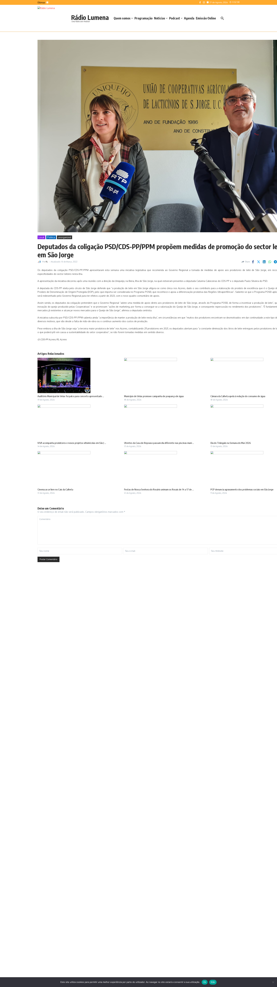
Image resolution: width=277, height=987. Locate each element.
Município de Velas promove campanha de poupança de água (154, 396)
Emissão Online (206, 18)
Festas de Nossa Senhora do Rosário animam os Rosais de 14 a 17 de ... (159, 489)
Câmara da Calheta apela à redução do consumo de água (237, 396)
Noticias (159, 18)
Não (213, 982)
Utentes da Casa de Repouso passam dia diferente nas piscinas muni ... (159, 442)
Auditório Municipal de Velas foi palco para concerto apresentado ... (71, 396)
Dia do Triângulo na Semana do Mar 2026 (230, 442)
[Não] (273, 982)
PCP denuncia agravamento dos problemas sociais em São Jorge (241, 489)
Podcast (174, 18)
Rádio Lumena (90, 17)
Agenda (189, 18)
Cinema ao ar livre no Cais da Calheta (55, 489)
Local (41, 237)
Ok (204, 982)
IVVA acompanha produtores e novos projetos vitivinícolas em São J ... (72, 442)
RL (47, 262)
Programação (143, 18)
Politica (51, 237)
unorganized (64, 237)
